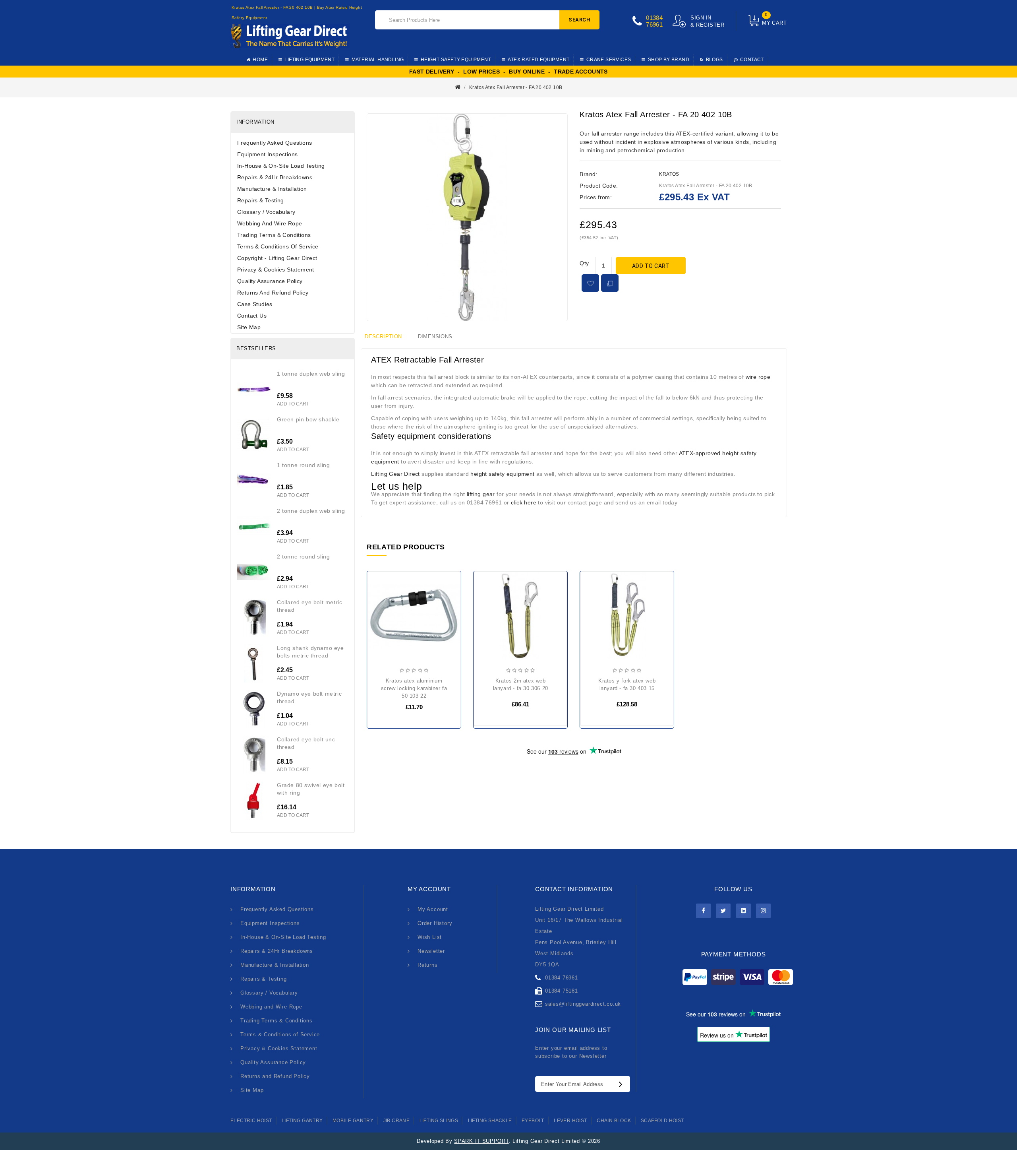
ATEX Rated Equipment (538, 59)
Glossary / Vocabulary (266, 212)
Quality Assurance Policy (270, 281)
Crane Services (608, 59)
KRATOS (669, 174)
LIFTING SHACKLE (490, 1120)
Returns (428, 965)
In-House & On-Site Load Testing (281, 166)
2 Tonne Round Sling (303, 556)
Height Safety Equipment (456, 59)
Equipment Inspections (267, 154)
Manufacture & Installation (272, 189)
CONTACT (752, 59)
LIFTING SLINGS (439, 1120)
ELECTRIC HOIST (251, 1120)
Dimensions (435, 336)
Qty (584, 263)
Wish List (430, 937)
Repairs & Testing (260, 200)
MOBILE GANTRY (353, 1120)
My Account (433, 909)
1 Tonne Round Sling (303, 465)
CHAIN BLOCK (614, 1120)
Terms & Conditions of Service (278, 246)
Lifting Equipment (309, 59)
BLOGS (714, 59)
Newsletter (431, 951)
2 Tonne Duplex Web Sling (311, 511)
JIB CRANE (396, 1120)
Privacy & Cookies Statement (275, 269)
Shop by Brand (668, 59)
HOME (260, 59)
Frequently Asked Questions (274, 143)
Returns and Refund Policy (272, 292)
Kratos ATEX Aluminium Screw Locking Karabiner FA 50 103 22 (414, 688)
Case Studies (255, 304)
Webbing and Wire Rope (269, 223)
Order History (435, 923)
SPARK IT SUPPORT (481, 1141)
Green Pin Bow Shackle (308, 419)
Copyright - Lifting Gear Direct (277, 258)
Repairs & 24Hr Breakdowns (274, 177)
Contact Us (252, 315)
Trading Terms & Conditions (274, 235)
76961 (654, 24)
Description (383, 336)
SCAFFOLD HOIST (662, 1120)
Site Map (249, 327)
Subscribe (622, 1084)
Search (579, 20)
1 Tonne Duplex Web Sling (311, 373)
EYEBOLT (533, 1120)
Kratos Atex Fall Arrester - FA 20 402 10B (515, 87)
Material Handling (378, 59)
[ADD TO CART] (380, 619)
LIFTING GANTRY (302, 1120)
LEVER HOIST (570, 1120)
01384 (654, 17)
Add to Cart (651, 266)
